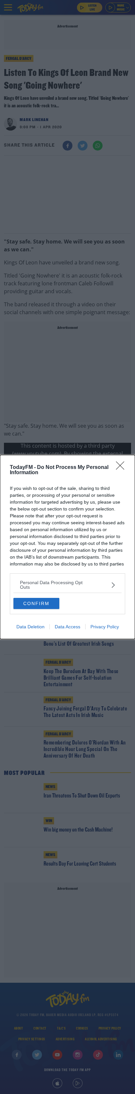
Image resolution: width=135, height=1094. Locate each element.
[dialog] (67, 547)
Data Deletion (30, 626)
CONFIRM (36, 603)
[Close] (122, 467)
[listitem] (67, 584)
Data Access (67, 626)
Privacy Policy (104, 626)
